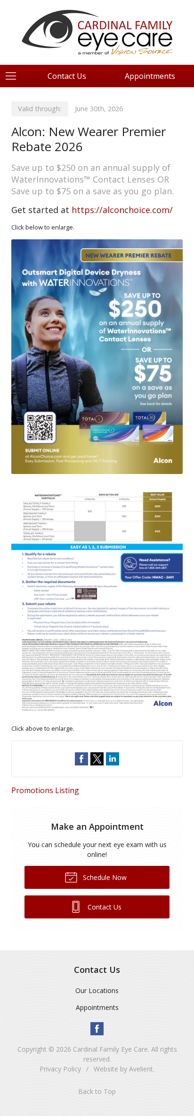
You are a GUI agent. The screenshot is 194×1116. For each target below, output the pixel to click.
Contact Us (67, 76)
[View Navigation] (14, 76)
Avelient (141, 1068)
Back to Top (97, 1091)
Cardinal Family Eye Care (110, 1049)
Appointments (97, 1007)
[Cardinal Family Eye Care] (97, 31)
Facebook (97, 1028)
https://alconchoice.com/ (122, 209)
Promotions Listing (45, 790)
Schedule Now (104, 877)
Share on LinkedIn (112, 758)
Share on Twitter (97, 758)
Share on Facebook (81, 758)
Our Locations (97, 990)
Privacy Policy (60, 1068)
